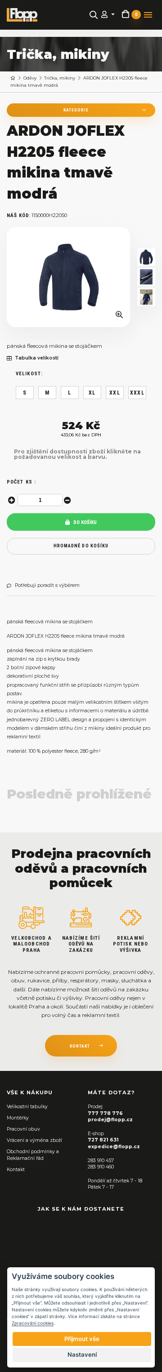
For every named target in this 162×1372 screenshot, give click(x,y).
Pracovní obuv (23, 1129)
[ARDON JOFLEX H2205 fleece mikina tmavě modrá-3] (146, 297)
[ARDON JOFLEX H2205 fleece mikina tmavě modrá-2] (146, 277)
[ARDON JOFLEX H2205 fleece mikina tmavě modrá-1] (146, 257)
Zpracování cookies (33, 1323)
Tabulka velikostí (36, 358)
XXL (114, 393)
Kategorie (76, 109)
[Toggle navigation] (148, 15)
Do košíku (84, 522)
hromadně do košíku (81, 546)
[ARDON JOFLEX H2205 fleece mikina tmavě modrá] (68, 277)
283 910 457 (101, 1160)
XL (92, 393)
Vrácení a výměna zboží (34, 1140)
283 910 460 (101, 1167)
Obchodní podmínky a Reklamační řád (33, 1155)
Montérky (18, 1118)
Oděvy (29, 77)
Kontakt (16, 1169)
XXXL (137, 393)
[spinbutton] (40, 500)
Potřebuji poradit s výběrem (47, 585)
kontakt (80, 1045)
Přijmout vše (81, 1338)
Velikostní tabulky (27, 1107)
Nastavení (82, 1354)
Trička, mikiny (59, 77)
